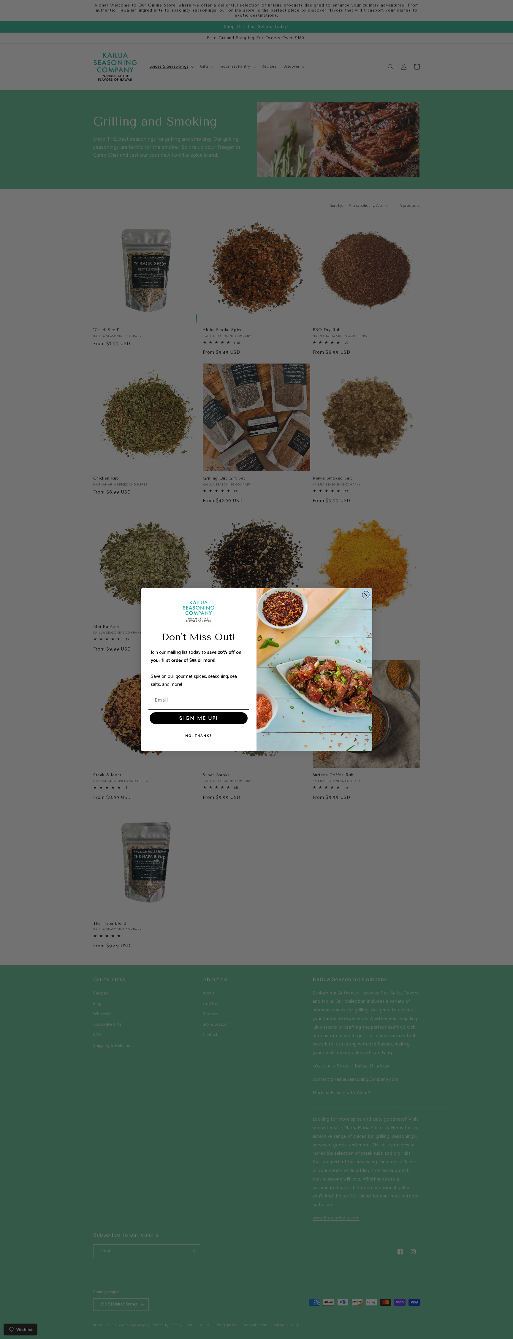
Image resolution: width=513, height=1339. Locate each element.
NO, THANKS (198, 736)
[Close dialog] (365, 594)
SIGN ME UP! (198, 718)
